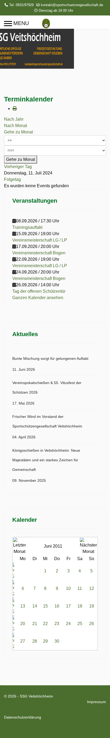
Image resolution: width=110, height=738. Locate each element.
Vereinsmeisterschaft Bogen (38, 253)
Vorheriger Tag (18, 166)
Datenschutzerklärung (22, 717)
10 (68, 588)
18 (79, 606)
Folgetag (12, 179)
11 (79, 588)
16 (56, 606)
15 (45, 606)
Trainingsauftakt (27, 227)
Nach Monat (15, 125)
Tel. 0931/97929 (21, 5)
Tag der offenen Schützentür (38, 291)
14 (34, 606)
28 (34, 641)
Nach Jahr (13, 119)
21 (34, 623)
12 (91, 588)
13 (22, 606)
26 (91, 623)
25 (79, 623)
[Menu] (16, 23)
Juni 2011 (53, 546)
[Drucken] (15, 108)
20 (22, 623)
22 (45, 623)
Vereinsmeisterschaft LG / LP (39, 240)
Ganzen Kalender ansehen (37, 297)
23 (56, 623)
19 (91, 606)
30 (56, 641)
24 (68, 623)
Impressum (96, 702)
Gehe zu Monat (18, 132)
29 (45, 641)
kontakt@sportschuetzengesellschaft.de (72, 5)
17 (68, 606)
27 (22, 641)
